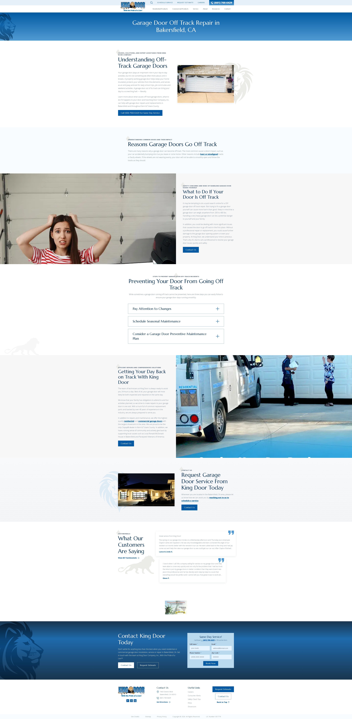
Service (195, 9)
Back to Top (222, 702)
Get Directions (162, 702)
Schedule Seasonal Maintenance (156, 321)
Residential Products (160, 9)
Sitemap (148, 717)
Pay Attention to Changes (152, 309)
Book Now (211, 663)
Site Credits (135, 717)
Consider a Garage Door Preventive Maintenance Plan (169, 336)
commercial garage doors (150, 421)
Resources (216, 9)
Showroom (192, 706)
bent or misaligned (209, 154)
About (205, 9)
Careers (201, 3)
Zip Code (216, 653)
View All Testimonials (127, 558)
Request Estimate (185, 3)
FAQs (190, 703)
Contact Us (191, 250)
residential (129, 421)
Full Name (194, 644)
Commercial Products (180, 9)
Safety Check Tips (194, 699)
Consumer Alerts (194, 695)
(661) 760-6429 (208, 640)
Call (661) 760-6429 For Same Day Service (140, 113)
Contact (227, 9)
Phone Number (195, 653)
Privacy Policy (162, 717)
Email (214, 644)
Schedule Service (165, 3)
